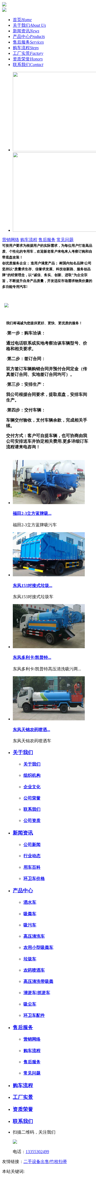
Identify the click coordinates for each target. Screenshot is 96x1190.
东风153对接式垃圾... (32, 585)
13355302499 (37, 1151)
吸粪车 (29, 913)
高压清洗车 (34, 936)
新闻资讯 (26, 31)
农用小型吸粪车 (38, 947)
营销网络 (10, 239)
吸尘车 (29, 1004)
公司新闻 (32, 844)
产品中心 (29, 36)
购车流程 (26, 47)
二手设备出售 (36, 1161)
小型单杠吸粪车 (23, 1177)
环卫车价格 (34, 878)
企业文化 (32, 787)
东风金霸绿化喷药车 (45, 1171)
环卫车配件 (34, 1015)
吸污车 (29, 925)
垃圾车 (29, 959)
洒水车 (29, 902)
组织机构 (32, 775)
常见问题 (65, 239)
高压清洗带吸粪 (38, 981)
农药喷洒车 (34, 970)
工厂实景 (28, 53)
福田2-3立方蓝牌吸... (32, 513)
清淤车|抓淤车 (36, 992)
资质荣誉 (28, 59)
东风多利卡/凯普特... (32, 657)
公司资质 (32, 820)
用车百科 (32, 867)
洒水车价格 (51, 1177)
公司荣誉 (32, 798)
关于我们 (29, 25)
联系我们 (28, 64)
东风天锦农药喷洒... (31, 729)
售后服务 (28, 42)
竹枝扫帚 (58, 1161)
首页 (22, 19)
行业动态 (32, 855)
